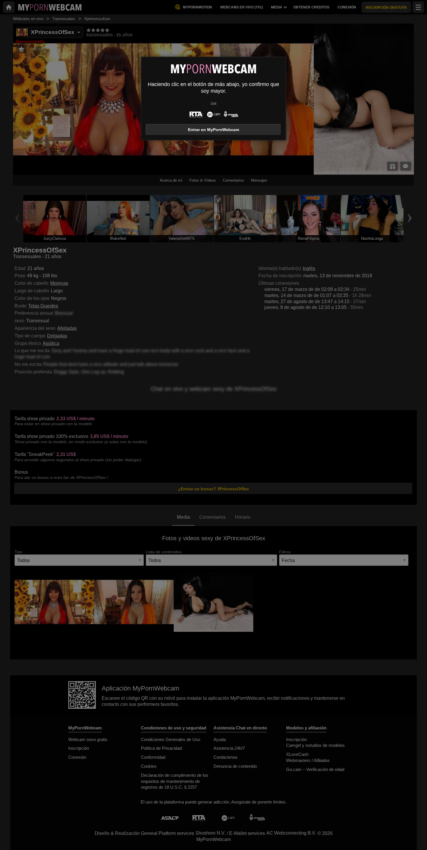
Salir (213, 103)
